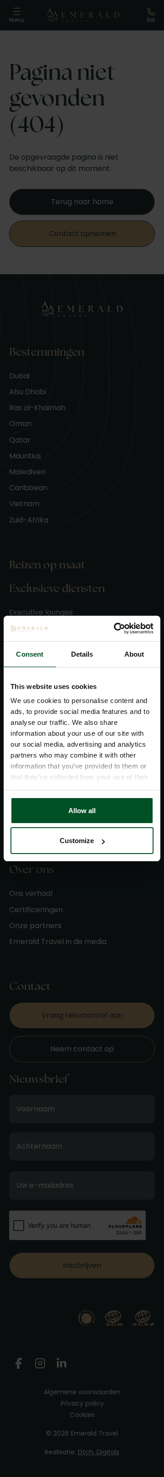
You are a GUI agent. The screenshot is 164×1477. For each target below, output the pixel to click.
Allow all (82, 810)
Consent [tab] (29, 654)
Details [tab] (82, 654)
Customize (77, 840)
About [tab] (134, 654)
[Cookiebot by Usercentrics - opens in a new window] (116, 628)
